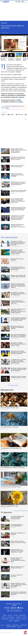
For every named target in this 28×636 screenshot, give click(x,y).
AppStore (21, 97)
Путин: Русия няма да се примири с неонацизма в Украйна (17, 327)
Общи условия (15, 625)
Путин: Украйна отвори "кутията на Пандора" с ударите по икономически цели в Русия (18, 200)
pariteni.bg (12, 186)
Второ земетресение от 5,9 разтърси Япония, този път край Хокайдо (18, 268)
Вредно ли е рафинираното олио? (9, 506)
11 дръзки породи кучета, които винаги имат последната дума (17, 517)
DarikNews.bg (22, 615)
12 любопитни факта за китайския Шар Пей (17, 525)
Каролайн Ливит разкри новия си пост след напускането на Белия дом (18, 226)
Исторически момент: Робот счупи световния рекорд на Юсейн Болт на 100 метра (18, 208)
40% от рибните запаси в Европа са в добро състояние (18, 542)
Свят (12, 271)
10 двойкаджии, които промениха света (11, 448)
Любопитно (4, 23)
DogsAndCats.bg (10, 617)
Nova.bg (3, 617)
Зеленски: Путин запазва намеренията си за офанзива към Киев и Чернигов (18, 352)
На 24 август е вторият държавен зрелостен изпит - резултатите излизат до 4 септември (18, 243)
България (12, 246)
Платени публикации (11, 626)
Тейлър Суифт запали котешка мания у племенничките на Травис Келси (18, 559)
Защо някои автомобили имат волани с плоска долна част (19, 191)
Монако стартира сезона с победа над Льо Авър (17, 567)
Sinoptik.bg (12, 618)
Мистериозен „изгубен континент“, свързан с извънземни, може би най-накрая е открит (18, 251)
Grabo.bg (18, 618)
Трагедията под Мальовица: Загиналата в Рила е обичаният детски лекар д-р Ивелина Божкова (18, 310)
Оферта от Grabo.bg (14, 261)
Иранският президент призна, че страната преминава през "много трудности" (19, 369)
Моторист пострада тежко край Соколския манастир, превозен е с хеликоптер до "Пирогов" (18, 285)
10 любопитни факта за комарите (9, 427)
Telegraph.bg (16, 620)
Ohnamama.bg (5, 618)
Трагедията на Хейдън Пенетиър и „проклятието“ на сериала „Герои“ (19, 344)
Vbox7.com (9, 615)
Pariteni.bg (24, 618)
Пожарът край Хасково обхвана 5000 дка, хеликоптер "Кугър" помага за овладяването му (19, 150)
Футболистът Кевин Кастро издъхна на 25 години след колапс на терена (18, 158)
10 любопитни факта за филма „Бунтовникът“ (13, 467)
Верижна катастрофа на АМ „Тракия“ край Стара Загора (18, 276)
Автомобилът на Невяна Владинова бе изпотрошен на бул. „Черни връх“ (18, 294)
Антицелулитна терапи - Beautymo (17, 259)
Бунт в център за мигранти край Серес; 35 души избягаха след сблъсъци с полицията (18, 336)
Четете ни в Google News (15, 610)
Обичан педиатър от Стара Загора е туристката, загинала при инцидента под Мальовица (19, 585)
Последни (18, 1)
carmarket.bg (13, 193)
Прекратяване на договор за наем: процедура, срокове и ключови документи (18, 183)
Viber (4, 114)
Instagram (20, 102)
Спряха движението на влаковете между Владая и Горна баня (18, 302)
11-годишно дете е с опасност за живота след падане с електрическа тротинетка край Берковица (18, 361)
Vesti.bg (6, 1)
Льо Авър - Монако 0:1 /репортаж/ (17, 575)
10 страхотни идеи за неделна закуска (11, 486)
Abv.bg (4, 615)
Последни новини (9, 237)
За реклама (8, 625)
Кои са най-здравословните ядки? (10, 407)
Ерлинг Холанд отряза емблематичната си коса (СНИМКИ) (17, 175)
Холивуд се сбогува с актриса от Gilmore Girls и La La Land (18, 377)
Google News (20, 114)
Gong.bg (15, 615)
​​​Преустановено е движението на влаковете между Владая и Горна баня (19, 593)
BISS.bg (24, 617)
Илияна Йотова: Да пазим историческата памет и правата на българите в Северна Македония (17, 217)
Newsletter (11, 114)
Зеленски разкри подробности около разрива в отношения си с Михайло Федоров (19, 319)
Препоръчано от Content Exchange (20, 510)
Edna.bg (10, 620)
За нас (2, 625)
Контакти (19, 626)
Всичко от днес (14, 385)
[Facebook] (14, 628)
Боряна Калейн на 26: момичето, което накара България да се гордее (17, 551)
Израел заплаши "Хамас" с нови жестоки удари (18, 166)
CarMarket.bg (18, 617)
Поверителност (23, 625)
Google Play (15, 97)
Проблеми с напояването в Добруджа (18, 533)
